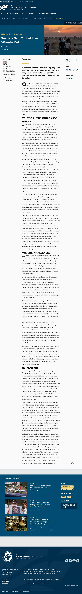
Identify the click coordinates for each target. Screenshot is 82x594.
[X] (70, 70)
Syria (69, 496)
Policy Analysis (6, 34)
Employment (5, 591)
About (23, 13)
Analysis (4, 13)
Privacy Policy (14, 591)
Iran (35, 18)
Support (33, 13)
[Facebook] (67, 70)
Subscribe (5, 583)
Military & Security (11, 18)
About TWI (27, 583)
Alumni (47, 583)
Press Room (5, 581)
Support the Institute (37, 583)
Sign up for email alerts (69, 506)
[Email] (77, 70)
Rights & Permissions (25, 591)
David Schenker (8, 47)
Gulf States (47, 18)
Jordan (63, 496)
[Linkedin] (73, 70)
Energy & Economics (23, 18)
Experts (14, 13)
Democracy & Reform (67, 489)
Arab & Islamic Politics (67, 486)
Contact (4, 580)
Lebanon (40, 18)
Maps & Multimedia (47, 13)
